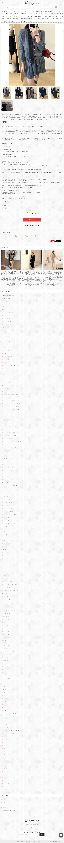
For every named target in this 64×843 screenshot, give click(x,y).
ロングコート (7, 456)
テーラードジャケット (9, 418)
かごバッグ (6, 622)
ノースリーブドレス (8, 330)
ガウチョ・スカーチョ (9, 508)
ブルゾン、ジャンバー (9, 458)
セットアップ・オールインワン (9, 339)
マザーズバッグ (7, 619)
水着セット (6, 546)
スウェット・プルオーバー (10, 365)
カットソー (6, 359)
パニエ (5, 692)
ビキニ (5, 532)
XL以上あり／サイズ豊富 (8, 295)
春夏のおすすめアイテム (8, 307)
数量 (2, 208)
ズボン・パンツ (7, 783)
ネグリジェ (6, 552)
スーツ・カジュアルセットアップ (11, 730)
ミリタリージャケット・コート (11, 447)
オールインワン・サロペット (10, 344)
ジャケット (6, 786)
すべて (6, 236)
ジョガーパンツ (7, 520)
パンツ (5, 742)
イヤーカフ (6, 675)
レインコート (7, 453)
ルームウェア (7, 558)
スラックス (6, 494)
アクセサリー (5, 660)
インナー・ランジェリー (8, 572)
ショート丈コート (8, 391)
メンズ (3, 774)
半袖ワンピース (7, 315)
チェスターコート (8, 415)
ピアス (5, 669)
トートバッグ (7, 602)
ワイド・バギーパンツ (9, 511)
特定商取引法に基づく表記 (9, 810)
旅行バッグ (6, 616)
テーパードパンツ (8, 502)
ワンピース (4, 309)
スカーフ (6, 663)
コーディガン (7, 397)
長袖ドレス (6, 336)
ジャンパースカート (8, 727)
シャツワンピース (8, 321)
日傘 (5, 704)
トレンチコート (7, 423)
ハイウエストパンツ (8, 491)
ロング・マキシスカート (9, 467)
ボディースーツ (7, 587)
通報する (59, 244)
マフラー (6, 695)
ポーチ (5, 637)
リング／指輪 (7, 678)
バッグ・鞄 (4, 593)
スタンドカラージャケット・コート (12, 403)
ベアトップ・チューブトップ (10, 377)
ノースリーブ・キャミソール (10, 371)
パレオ (5, 540)
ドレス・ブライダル (6, 327)
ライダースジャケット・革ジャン (11, 450)
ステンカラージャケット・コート (11, 406)
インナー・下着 (7, 716)
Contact (5, 805)
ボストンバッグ (7, 631)
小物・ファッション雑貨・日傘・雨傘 (11, 689)
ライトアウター (7, 388)
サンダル (6, 643)
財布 (5, 707)
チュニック (6, 368)
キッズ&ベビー (5, 710)
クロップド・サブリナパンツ (10, 514)
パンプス (6, 648)
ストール (6, 698)
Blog (4, 802)
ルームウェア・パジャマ (8, 549)
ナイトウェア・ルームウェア (10, 713)
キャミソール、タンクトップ (10, 584)
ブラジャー (6, 575)
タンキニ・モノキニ (8, 537)
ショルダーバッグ (8, 599)
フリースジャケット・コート (10, 435)
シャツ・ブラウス (8, 350)
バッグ (5, 768)
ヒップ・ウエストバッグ (9, 610)
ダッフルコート (7, 412)
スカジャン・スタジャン (9, 400)
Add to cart (32, 219)
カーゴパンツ (7, 505)
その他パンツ (7, 526)
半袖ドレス (6, 333)
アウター (4, 385)
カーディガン (7, 362)
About (4, 799)
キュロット (6, 736)
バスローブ (6, 564)
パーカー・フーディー (9, 374)
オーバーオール (7, 789)
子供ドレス (6, 722)
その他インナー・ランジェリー (11, 590)
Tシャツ (5, 353)
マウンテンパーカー (8, 438)
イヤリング (6, 672)
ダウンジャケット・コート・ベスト (12, 409)
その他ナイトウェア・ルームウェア (12, 570)
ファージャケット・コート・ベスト (12, 432)
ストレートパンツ (8, 499)
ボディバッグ (7, 613)
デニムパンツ (7, 496)
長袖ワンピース (7, 318)
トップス (4, 347)
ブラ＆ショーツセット (9, 581)
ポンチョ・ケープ (8, 444)
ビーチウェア (7, 543)
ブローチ (6, 686)
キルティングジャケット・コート (11, 394)
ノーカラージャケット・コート (11, 426)
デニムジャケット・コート (10, 420)
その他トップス (7, 382)
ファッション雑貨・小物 (9, 762)
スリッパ (6, 657)
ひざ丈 (5, 473)
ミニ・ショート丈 (8, 476)
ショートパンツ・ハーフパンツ (11, 488)
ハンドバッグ (7, 596)
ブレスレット (7, 681)
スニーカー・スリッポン (9, 651)
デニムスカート (7, 479)
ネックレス (6, 666)
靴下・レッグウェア (8, 748)
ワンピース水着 (7, 534)
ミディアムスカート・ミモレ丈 (11, 470)
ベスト (5, 380)
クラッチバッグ (7, 605)
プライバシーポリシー (8, 807)
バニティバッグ (7, 634)
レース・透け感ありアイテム (9, 301)
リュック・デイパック (9, 608)
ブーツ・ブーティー (8, 646)
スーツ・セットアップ (9, 792)
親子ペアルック (7, 757)
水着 (3, 529)
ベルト (5, 701)
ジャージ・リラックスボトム (10, 485)
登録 (42, 834)
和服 (5, 765)
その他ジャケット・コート (10, 461)
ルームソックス (7, 561)
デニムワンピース (8, 324)
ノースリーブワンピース (9, 312)
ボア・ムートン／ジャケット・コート (12, 441)
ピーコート (6, 429)
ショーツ (6, 578)
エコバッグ (6, 628)
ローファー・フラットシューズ (11, 654)
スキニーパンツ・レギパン (10, 523)
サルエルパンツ (7, 517)
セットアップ (7, 342)
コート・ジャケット (8, 745)
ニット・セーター (8, 356)
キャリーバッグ (7, 625)
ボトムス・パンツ (6, 482)
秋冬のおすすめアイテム (8, 304)
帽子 (5, 760)
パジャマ (6, 555)
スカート (4, 464)
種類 (2, 205)
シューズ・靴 (5, 640)
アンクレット (7, 684)
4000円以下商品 (6, 298)
